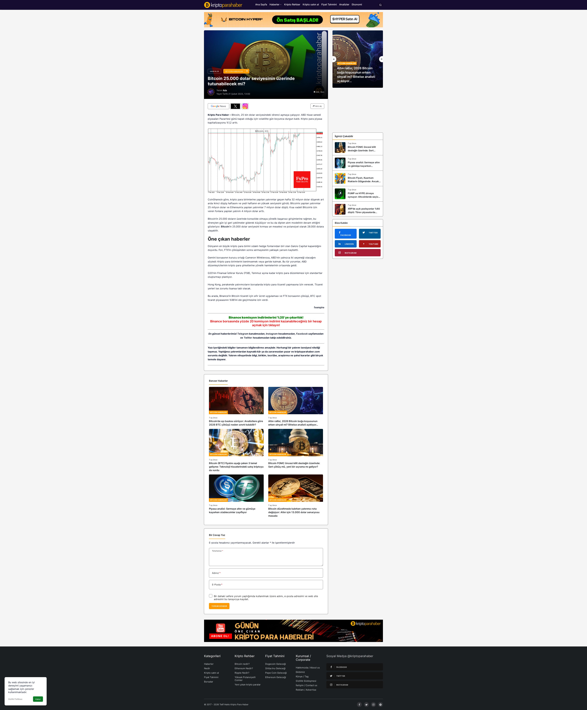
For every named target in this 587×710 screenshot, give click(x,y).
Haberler (274, 4)
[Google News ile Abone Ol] (218, 106)
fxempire (319, 307)
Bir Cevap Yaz (217, 535)
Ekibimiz (300, 672)
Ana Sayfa (261, 4)
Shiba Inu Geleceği (275, 668)
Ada (225, 90)
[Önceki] (334, 59)
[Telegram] (380, 704)
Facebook (302, 333)
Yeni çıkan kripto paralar (248, 684)
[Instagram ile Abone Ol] (245, 106)
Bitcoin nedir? (242, 663)
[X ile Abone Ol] (235, 106)
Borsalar (208, 681)
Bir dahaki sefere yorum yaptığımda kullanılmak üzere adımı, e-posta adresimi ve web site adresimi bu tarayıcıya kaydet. (266, 598)
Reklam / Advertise (306, 689)
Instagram (272, 333)
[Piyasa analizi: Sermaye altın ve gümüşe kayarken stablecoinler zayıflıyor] (236, 496)
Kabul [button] (38, 699)
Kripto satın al (311, 4)
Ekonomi (357, 4)
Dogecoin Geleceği (275, 663)
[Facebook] (359, 704)
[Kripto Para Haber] (223, 4)
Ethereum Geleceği (275, 677)
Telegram (242, 333)
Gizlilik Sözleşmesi (306, 680)
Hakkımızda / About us (308, 667)
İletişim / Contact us (306, 685)
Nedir (207, 668)
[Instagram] (373, 704)
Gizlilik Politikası (15, 699)
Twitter (248, 337)
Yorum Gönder (219, 606)
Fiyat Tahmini (329, 4)
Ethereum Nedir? (244, 668)
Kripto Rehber (292, 4)
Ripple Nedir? (242, 672)
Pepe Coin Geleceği (276, 672)
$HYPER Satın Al (344, 19)
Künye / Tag (302, 676)
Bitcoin (225, 226)
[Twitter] (366, 704)
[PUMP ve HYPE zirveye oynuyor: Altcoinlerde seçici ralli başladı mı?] (357, 193)
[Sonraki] (381, 59)
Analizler (344, 4)
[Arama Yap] (380, 4)
